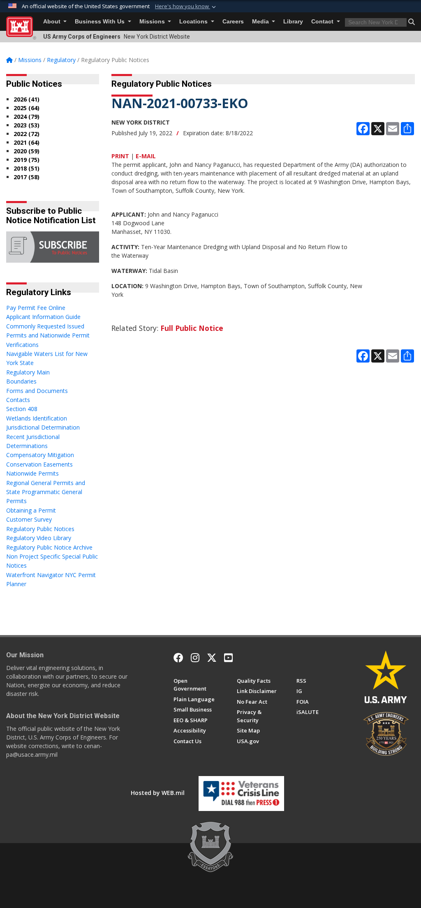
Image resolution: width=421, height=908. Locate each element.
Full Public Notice (191, 328)
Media (261, 21)
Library (293, 21)
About (52, 21)
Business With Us (100, 21)
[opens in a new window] (195, 657)
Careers (233, 21)
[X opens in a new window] (212, 657)
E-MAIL (146, 156)
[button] (186, 6)
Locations (194, 21)
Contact (323, 21)
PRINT (120, 156)
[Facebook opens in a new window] (178, 657)
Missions (153, 21)
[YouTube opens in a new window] (228, 657)
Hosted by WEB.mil (158, 793)
